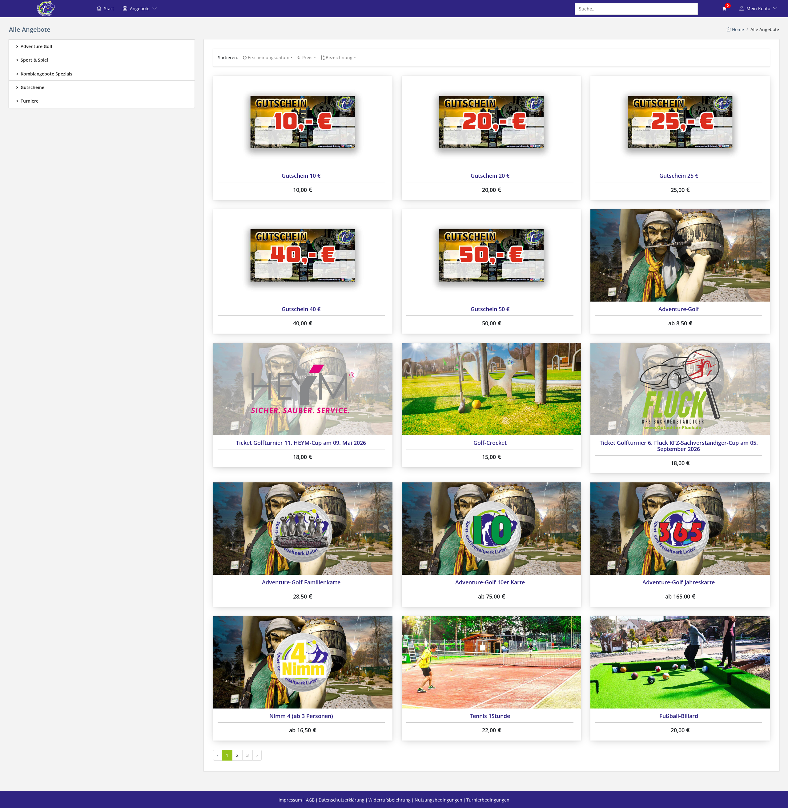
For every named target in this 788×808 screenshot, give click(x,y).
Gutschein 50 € (490, 309)
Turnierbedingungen (487, 800)
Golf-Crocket (490, 442)
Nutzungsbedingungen (438, 800)
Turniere (28, 101)
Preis (306, 57)
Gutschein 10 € (301, 175)
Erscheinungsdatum (268, 57)
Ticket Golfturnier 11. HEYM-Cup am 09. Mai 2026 (301, 442)
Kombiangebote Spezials (45, 74)
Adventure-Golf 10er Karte (490, 582)
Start (108, 8)
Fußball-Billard (678, 716)
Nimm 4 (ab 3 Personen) (301, 716)
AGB (310, 800)
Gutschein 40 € (301, 309)
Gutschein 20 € (490, 175)
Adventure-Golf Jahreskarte (678, 582)
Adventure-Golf (678, 309)
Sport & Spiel (33, 60)
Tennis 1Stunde (490, 716)
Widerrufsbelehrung (389, 800)
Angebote (140, 8)
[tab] (102, 46)
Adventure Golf (35, 46)
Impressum (290, 800)
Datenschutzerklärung (341, 800)
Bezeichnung (338, 57)
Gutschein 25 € (678, 175)
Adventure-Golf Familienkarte (301, 582)
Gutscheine (31, 87)
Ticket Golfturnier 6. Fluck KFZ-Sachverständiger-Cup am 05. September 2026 (679, 446)
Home (737, 29)
